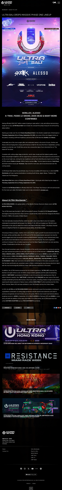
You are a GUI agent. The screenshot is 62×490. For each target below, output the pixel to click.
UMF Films (33, 455)
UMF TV (33, 457)
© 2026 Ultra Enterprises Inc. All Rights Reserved (31, 480)
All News (18, 307)
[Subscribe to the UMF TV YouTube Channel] (32, 468)
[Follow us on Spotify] (40, 468)
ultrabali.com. (44, 190)
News (3, 449)
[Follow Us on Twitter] (28, 468)
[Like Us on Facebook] (21, 468)
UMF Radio (34, 459)
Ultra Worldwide (35, 449)
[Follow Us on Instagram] (24, 468)
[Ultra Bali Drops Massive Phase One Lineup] (31, 106)
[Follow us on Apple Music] (31, 474)
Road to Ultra (34, 451)
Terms (34, 483)
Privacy (28, 483)
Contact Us (5, 451)
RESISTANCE (34, 453)
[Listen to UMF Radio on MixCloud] (37, 468)
